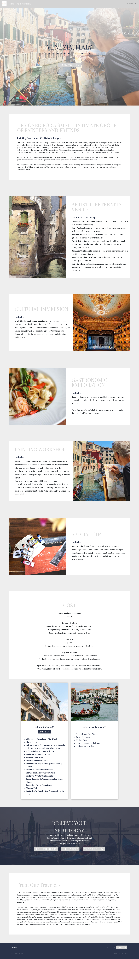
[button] (11, 4)
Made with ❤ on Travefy (121, 953)
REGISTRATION (68, 669)
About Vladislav (21, 494)
